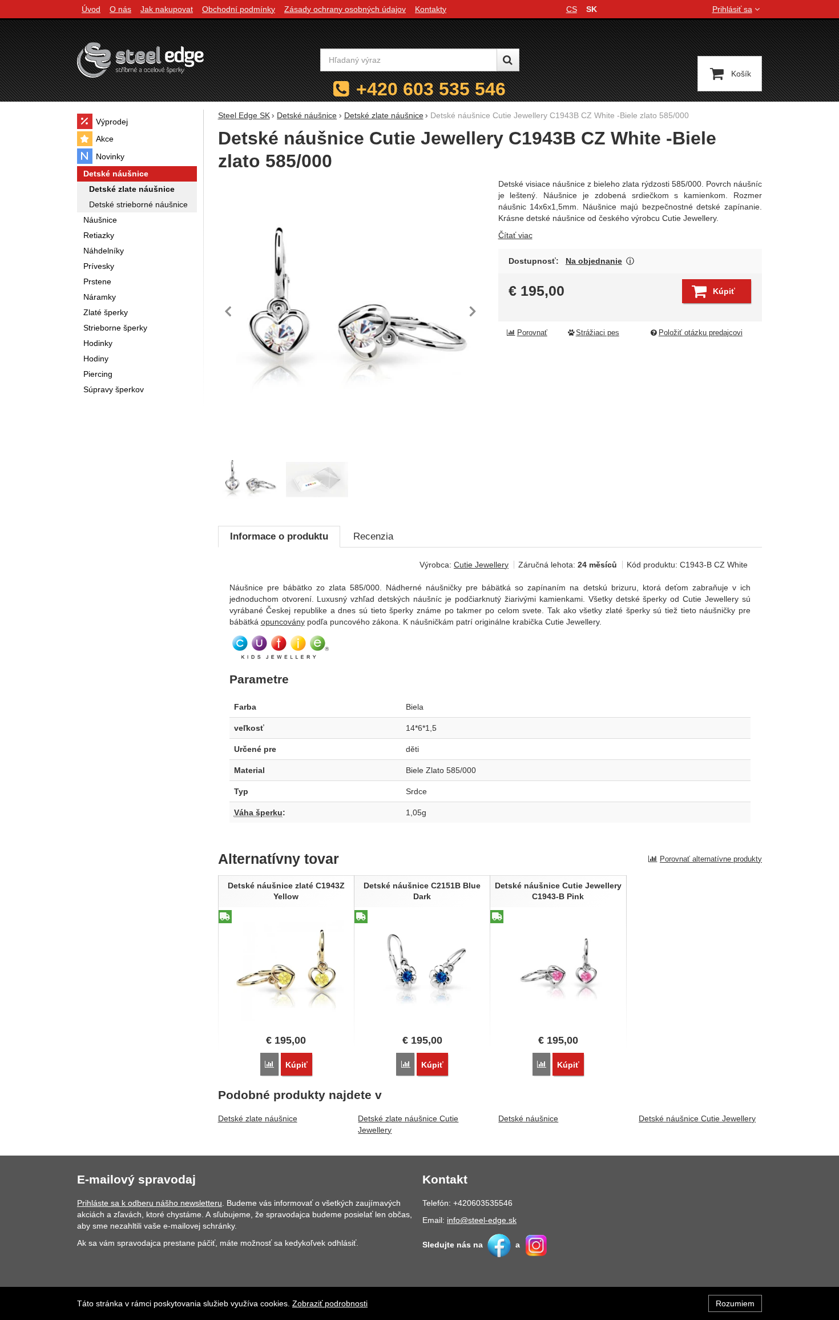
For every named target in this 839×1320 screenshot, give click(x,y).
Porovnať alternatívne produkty (711, 859)
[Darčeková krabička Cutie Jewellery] (317, 480)
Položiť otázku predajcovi (701, 333)
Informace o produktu (279, 536)
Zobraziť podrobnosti (330, 1303)
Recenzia (373, 536)
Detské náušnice (528, 1118)
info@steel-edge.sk (482, 1220)
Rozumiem (735, 1303)
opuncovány (283, 621)
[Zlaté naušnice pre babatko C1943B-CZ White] (351, 311)
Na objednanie (594, 260)
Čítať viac (515, 235)
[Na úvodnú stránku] (140, 59)
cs (571, 9)
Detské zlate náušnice (257, 1118)
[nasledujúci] (472, 311)
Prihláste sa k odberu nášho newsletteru (149, 1203)
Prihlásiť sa (732, 9)
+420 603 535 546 (431, 89)
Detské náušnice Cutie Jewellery (697, 1118)
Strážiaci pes (597, 333)
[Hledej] (508, 60)
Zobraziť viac (630, 261)
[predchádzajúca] (229, 311)
